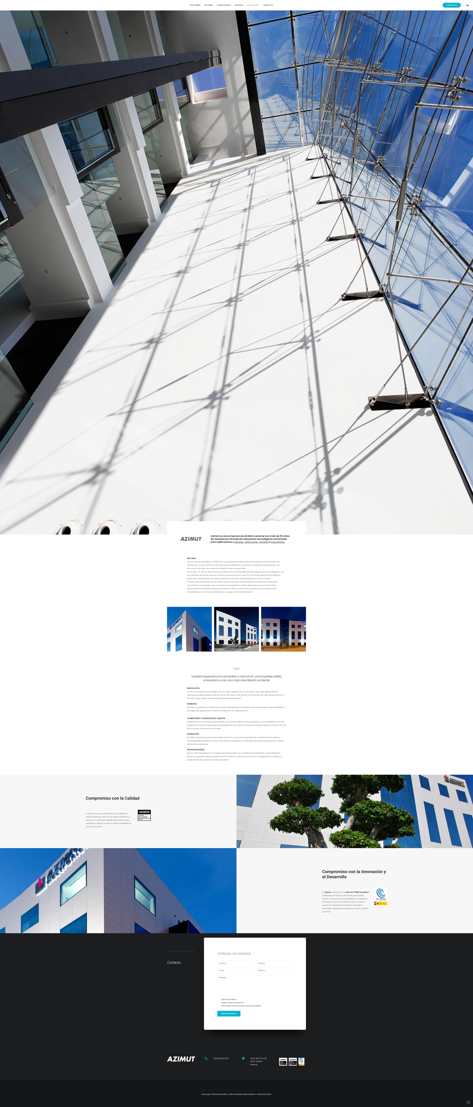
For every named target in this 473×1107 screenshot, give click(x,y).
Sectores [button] (208, 5)
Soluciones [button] (195, 5)
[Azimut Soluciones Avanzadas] (14, 5)
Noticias (239, 5)
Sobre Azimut (253, 5)
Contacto (268, 5)
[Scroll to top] (468, 1102)
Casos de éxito (224, 5)
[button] (467, 5)
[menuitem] (195, 5)
